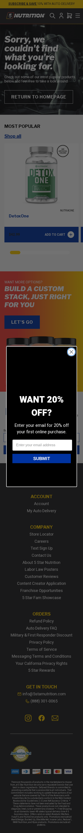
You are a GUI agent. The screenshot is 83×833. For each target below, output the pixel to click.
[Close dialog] (71, 352)
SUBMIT (41, 458)
